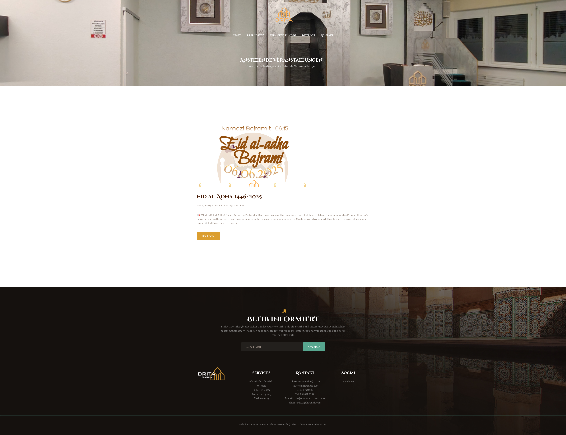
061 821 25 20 (307, 394)
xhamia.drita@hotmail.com (305, 402)
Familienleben (261, 389)
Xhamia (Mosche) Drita (282, 424)
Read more (208, 235)
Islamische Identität (261, 381)
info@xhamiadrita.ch (306, 398)
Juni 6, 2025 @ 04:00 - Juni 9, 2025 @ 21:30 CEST (220, 205)
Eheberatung (261, 398)
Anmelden (314, 346)
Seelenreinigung (261, 394)
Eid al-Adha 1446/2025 (229, 197)
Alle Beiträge (265, 66)
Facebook (348, 381)
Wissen (261, 385)
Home (249, 66)
